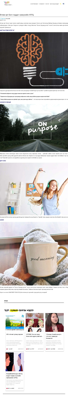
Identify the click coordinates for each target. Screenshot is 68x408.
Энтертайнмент (34, 4)
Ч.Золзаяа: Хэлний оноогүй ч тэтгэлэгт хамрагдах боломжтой (53, 336)
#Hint (6, 301)
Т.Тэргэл (2, 18)
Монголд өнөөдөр (54, 4)
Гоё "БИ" (47, 4)
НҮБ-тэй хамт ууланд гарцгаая (14, 334)
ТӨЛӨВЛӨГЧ (41, 4)
